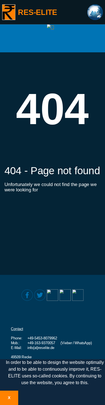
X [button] (9, 397)
